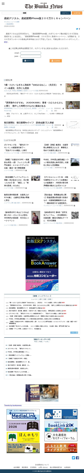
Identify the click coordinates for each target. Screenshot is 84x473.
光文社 (25, 90)
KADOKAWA (8, 108)
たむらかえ (27, 108)
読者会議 (12, 127)
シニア (32, 125)
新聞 (17, 22)
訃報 (49, 299)
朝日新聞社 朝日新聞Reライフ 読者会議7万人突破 (29, 122)
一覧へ (73, 332)
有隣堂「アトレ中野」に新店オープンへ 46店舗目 (24, 329)
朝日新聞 (38, 125)
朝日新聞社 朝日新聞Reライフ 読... (19, 362)
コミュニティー (25, 125)
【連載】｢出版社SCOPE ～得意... (18, 358)
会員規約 (67, 467)
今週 (40, 341)
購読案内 (25, 467)
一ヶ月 (46, 341)
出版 (36, 90)
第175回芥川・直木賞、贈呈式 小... (19, 365)
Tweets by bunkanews (13, 405)
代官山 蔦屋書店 (17, 90)
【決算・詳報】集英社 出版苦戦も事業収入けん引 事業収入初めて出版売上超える (56, 147)
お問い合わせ (43, 467)
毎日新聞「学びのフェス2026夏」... (18, 372)
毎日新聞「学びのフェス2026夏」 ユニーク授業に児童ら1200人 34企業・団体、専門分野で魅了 (38, 326)
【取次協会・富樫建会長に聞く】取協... (20, 375)
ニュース (13, 22)
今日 (35, 341)
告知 (15, 225)
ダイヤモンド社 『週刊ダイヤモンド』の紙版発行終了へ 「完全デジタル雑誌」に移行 (16, 147)
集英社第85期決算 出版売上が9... (18, 368)
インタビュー (48, 205)
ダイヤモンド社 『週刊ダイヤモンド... (19, 348)
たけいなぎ (7, 90)
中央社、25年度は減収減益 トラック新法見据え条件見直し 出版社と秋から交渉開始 (56, 162)
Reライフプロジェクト (11, 125)
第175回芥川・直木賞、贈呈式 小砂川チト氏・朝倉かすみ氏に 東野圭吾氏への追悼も (35, 311)
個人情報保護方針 (56, 467)
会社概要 (17, 467)
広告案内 (33, 467)
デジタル (7, 22)
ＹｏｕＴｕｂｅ (18, 108)
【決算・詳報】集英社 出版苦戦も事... (19, 345)
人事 (11, 203)
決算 (54, 153)
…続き (8, 116)
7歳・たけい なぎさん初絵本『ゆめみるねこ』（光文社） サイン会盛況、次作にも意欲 (35, 302)
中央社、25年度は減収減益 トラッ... (18, 352)
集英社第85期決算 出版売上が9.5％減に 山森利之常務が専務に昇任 (16, 197)
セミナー (46, 223)
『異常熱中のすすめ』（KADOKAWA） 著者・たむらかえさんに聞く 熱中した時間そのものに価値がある (41, 305)
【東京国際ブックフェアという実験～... (19, 355)
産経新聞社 (10, 24)
